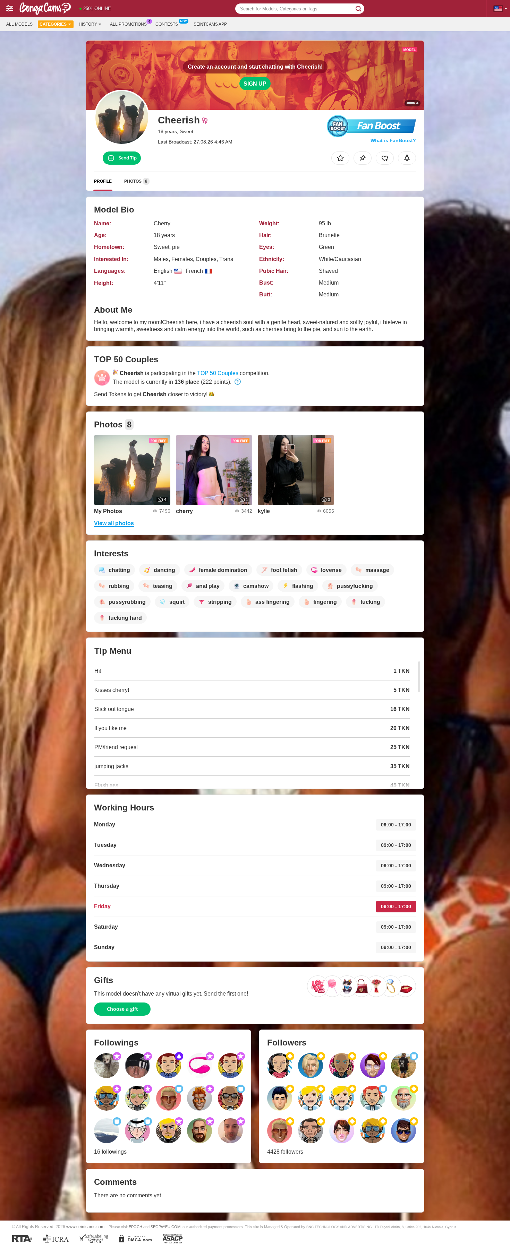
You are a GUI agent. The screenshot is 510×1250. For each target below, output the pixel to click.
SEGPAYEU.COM (165, 1227)
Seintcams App (210, 24)
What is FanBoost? (393, 140)
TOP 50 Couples (217, 373)
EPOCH (135, 1227)
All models (19, 24)
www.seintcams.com (85, 1226)
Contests (166, 24)
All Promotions (128, 24)
